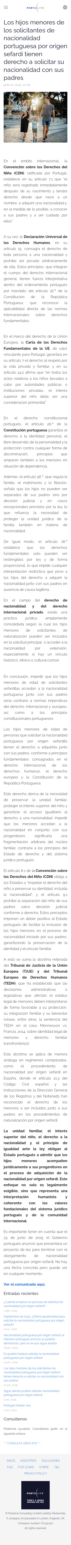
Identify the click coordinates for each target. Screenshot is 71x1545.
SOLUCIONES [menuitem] (51, 1460)
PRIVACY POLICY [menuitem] (35, 1473)
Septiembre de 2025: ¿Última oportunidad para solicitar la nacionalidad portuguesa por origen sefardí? (34, 1320)
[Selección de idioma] (65, 7)
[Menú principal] (6, 7)
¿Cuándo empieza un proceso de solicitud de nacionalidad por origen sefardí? (33, 1304)
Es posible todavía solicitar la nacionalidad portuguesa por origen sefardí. (31, 1356)
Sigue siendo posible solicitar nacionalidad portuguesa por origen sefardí (31, 1393)
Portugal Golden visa (17, 1405)
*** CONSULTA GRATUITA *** (22, 1443)
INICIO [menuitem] (11, 1460)
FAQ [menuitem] (10, 1467)
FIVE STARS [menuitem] (26, 1467)
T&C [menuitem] (57, 1467)
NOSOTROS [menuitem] (28, 1460)
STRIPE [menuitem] (44, 1467)
